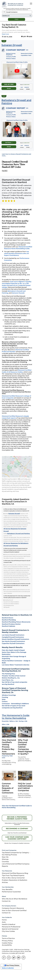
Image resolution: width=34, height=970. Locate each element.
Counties (5, 861)
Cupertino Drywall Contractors (13, 643)
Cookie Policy (7, 943)
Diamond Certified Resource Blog (15, 873)
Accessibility (7, 945)
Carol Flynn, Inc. (8, 680)
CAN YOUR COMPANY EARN (17, 838)
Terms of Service (8, 938)
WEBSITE (26, 87)
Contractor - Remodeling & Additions (15, 703)
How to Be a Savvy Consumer (13, 878)
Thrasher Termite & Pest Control (13, 676)
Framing (5, 697)
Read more (5, 34)
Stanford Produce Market (11, 624)
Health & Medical (8, 924)
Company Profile (11, 56)
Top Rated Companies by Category (15, 852)
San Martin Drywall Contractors (13, 641)
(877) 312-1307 (20, 953)
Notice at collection (8, 968)
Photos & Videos (10, 58)
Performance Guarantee (11, 892)
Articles (5, 882)
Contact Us (6, 901)
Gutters (4, 701)
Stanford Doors (7, 618)
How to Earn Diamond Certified (14, 910)
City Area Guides (8, 931)
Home (4, 920)
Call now (8, 142)
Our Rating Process (9, 855)
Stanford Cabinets (8, 626)
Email (9, 88)
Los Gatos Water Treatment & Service (15, 665)
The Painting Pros (8, 674)
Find (16, 19)
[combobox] (19, 12)
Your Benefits (7, 889)
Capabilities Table (26, 55)
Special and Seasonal (10, 929)
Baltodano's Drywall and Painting (18, 533)
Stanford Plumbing (9, 620)
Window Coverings (9, 695)
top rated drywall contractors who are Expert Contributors (16, 253)
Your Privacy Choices (12, 965)
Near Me (5, 857)
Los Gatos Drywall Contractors (13, 635)
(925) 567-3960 (9, 84)
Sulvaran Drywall (18, 293)
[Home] (4, 4)
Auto (4, 922)
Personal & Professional (11, 927)
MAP (22, 87)
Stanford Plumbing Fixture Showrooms (16, 622)
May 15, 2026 (8, 36)
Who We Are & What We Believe (14, 899)
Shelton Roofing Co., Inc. (11, 678)
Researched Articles (26, 53)
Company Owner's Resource (13, 908)
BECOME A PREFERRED (17, 818)
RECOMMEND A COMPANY (17, 829)
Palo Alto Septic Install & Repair (13, 650)
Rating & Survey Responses (10, 54)
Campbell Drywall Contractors (13, 637)
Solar (4, 699)
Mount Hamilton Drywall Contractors (15, 639)
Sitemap (5, 859)
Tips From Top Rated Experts (13, 875)
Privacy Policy (7, 941)
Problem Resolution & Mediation (14, 880)
